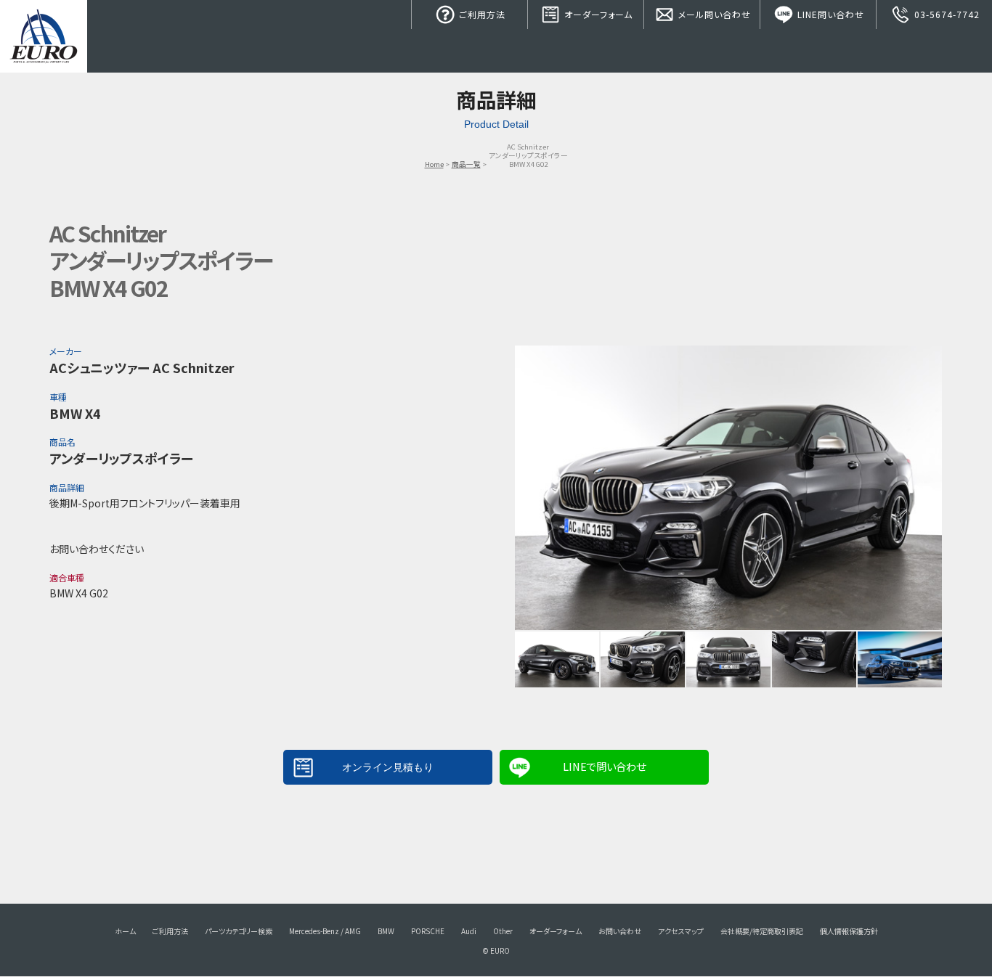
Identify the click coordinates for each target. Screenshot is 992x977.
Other (503, 930)
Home (434, 164)
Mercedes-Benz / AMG (325, 930)
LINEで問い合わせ (604, 766)
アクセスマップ (681, 930)
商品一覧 (466, 164)
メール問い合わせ (713, 14)
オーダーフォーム (597, 14)
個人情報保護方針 (849, 930)
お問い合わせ (619, 930)
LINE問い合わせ (829, 14)
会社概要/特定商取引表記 (761, 930)
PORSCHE (427, 930)
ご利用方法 (480, 14)
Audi (468, 930)
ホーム (125, 930)
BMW (386, 930)
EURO (43, 36)
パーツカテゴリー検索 (238, 930)
